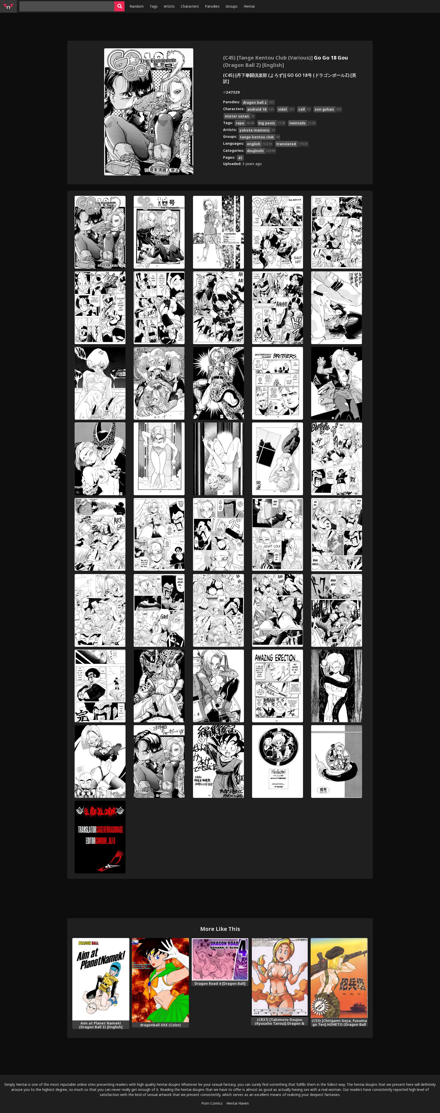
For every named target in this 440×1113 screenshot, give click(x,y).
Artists (169, 6)
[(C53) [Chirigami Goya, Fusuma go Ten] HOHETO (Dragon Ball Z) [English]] (339, 978)
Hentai (249, 6)
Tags (154, 6)
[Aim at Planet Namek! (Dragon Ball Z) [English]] (100, 979)
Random (137, 6)
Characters (190, 6)
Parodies (212, 6)
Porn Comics (212, 1103)
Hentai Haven (237, 1103)
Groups (232, 6)
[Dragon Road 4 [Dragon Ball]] (220, 959)
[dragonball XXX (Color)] (160, 980)
